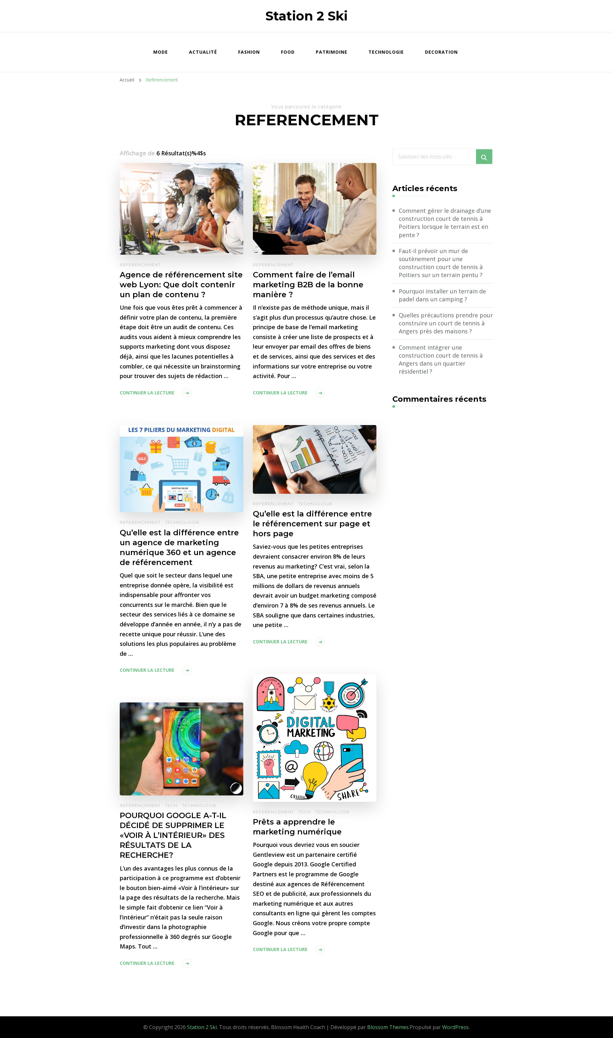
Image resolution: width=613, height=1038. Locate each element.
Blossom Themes (388, 1027)
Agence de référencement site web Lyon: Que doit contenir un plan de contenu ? (181, 284)
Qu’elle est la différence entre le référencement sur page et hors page (312, 523)
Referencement (140, 264)
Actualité (203, 52)
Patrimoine (331, 52)
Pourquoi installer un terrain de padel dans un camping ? (442, 295)
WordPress (455, 1027)
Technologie (386, 52)
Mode (160, 52)
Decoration (441, 52)
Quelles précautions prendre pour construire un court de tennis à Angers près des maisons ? (446, 323)
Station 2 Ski (306, 16)
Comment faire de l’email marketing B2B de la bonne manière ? (308, 284)
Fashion (249, 52)
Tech (304, 811)
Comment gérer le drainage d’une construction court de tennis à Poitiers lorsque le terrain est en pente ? (445, 223)
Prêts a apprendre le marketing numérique (297, 826)
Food (288, 52)
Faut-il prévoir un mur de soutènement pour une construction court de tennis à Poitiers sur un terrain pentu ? (441, 263)
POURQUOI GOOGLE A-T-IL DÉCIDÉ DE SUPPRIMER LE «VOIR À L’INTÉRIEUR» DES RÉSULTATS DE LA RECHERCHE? (173, 835)
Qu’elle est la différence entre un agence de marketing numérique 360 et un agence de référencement (179, 547)
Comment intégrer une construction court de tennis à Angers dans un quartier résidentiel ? (441, 360)
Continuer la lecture (147, 393)
